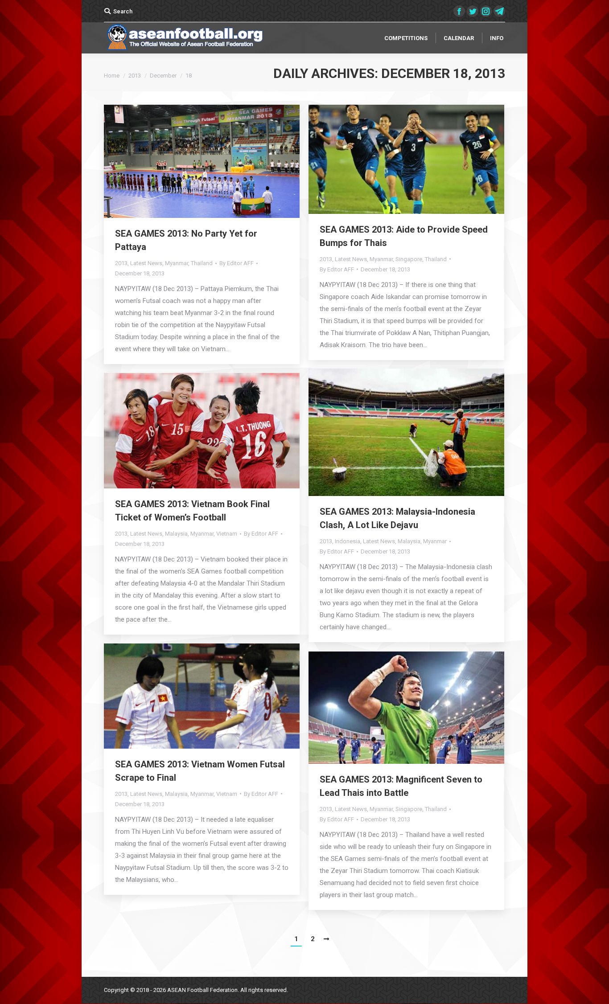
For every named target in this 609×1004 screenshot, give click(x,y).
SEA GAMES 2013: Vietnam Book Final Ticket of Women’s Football (192, 511)
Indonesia (347, 541)
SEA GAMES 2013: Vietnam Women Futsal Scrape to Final (200, 771)
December (163, 75)
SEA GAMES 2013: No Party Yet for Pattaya (186, 240)
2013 (134, 75)
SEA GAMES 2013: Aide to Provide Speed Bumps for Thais (404, 236)
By (236, 263)
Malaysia (409, 541)
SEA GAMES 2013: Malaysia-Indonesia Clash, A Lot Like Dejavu (397, 518)
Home (111, 75)
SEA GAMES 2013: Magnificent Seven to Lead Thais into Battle (401, 786)
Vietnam (226, 533)
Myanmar (176, 263)
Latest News (146, 263)
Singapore (408, 259)
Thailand (202, 263)
